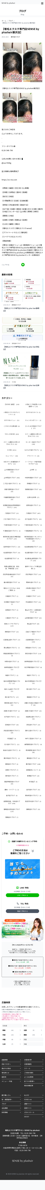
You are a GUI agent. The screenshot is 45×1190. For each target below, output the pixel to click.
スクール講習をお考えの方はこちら (33, 435)
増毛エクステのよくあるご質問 (12, 589)
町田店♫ (12, 738)
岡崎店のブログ (12, 632)
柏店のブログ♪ (11, 675)
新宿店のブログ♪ (33, 648)
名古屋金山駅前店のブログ (33, 559)
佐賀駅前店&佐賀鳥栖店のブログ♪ (12, 506)
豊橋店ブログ (33, 776)
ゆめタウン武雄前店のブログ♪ (12, 463)
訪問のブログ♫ (11, 770)
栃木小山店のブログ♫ (11, 690)
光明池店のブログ (33, 505)
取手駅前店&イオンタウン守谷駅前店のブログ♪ (33, 539)
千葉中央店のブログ (12, 525)
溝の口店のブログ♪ (33, 730)
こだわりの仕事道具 (12, 426)
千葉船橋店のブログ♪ (33, 531)
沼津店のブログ (12, 725)
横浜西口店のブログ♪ (11, 704)
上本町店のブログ (12, 478)
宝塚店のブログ (11, 610)
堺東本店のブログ (33, 582)
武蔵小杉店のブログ (12, 711)
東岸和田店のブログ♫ (33, 661)
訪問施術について (33, 770)
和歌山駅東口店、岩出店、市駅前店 (11, 567)
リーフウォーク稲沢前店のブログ (33, 463)
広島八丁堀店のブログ (33, 633)
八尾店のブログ (12, 513)
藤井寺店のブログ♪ (12, 758)
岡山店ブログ (33, 624)
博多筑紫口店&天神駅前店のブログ (12, 538)
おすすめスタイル (33, 412)
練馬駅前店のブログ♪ (33, 744)
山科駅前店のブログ (33, 618)
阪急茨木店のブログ (33, 801)
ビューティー (12, 456)
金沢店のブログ (33, 790)
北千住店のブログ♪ (33, 519)
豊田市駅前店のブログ (11, 783)
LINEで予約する (22, 895)
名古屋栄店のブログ (11, 553)
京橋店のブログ (33, 483)
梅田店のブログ (33, 697)
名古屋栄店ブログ (12, 558)
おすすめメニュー (11, 420)
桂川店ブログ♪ (12, 697)
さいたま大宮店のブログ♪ (33, 427)
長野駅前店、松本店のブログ (12, 802)
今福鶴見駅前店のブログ (12, 498)
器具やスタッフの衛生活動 (33, 567)
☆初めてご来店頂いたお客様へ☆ (33, 405)
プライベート (33, 456)
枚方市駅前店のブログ (33, 667)
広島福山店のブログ (11, 640)
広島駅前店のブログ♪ (33, 641)
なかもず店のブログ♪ (33, 450)
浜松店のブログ (33, 725)
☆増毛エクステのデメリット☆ (12, 413)
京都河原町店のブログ (11, 490)
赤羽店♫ (33, 782)
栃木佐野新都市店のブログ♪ (12, 682)
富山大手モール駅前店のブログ (33, 611)
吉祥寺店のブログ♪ (11, 547)
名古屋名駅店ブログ (33, 547)
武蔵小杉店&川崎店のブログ (33, 704)
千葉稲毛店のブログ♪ (12, 531)
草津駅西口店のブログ (33, 751)
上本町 (33, 470)
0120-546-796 (29, 1133)
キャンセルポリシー (33, 420)
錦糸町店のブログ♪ (33, 795)
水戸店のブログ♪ (11, 717)
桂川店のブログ (33, 689)
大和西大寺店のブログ (33, 589)
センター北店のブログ (33, 443)
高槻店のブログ (11, 817)
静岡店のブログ (33, 809)
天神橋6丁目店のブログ (12, 603)
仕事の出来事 (33, 497)
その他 (11, 450)
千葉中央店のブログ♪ (33, 525)
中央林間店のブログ (33, 478)
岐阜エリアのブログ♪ (11, 625)
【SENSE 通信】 (11, 404)
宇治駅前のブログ (33, 602)
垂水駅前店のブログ (12, 582)
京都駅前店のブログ (33, 489)
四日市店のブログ (33, 574)
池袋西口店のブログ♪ (33, 718)
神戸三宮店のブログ (33, 738)
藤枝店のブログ (33, 758)
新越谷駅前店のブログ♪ (12, 654)
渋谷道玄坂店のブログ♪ (12, 731)
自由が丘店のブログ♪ (12, 750)
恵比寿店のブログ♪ (12, 648)
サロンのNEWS (12, 434)
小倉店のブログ (11, 618)
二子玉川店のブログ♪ (12, 483)
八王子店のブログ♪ (11, 519)
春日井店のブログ (33, 653)
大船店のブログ (11, 596)
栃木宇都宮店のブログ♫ (33, 682)
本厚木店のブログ (12, 661)
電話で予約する (22, 911)
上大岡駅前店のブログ (11, 471)
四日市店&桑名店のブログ (12, 575)
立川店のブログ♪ (11, 744)
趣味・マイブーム (12, 790)
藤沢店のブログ (33, 764)
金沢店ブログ (11, 795)
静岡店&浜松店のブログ (12, 810)
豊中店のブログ (11, 776)
